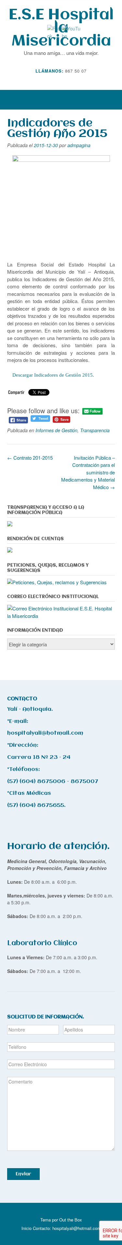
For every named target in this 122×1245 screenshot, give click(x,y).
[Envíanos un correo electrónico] (56, 80)
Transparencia (95, 430)
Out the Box (70, 1220)
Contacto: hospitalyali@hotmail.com (67, 1228)
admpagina (78, 145)
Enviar (23, 1174)
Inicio (26, 1228)
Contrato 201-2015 (30, 457)
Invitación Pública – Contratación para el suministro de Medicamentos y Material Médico (88, 472)
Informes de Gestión (56, 430)
